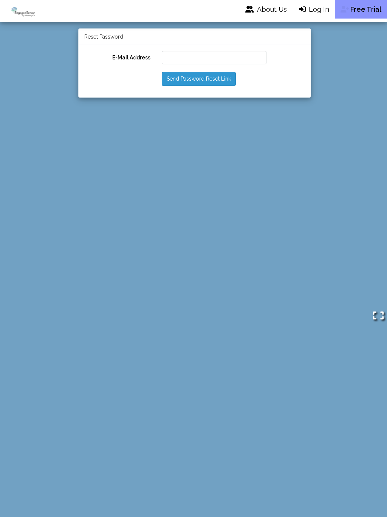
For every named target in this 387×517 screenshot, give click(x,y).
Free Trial (365, 9)
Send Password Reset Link (199, 79)
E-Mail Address (131, 58)
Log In (318, 9)
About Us (270, 9)
